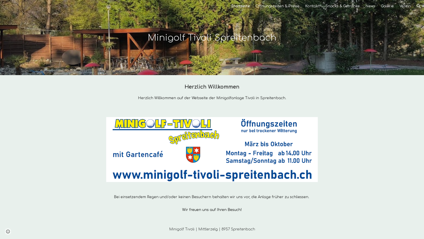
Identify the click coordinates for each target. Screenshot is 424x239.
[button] (418, 6)
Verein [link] (405, 6)
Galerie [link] (387, 6)
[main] (212, 37)
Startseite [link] (240, 6)
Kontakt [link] (312, 6)
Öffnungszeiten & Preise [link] (277, 6)
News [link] (370, 6)
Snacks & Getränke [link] (342, 6)
